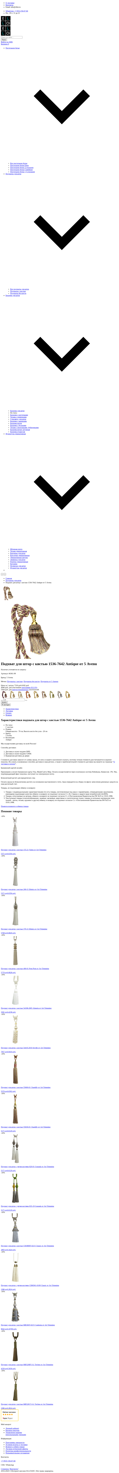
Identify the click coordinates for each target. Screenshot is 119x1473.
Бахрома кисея (16, 423)
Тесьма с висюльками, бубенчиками (24, 428)
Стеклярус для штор (18, 419)
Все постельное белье (18, 163)
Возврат (9, 715)
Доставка (9, 711)
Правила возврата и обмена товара (14, 806)
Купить (4, 702)
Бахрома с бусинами (18, 425)
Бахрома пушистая (17, 432)
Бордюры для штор (17, 553)
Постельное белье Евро (19, 165)
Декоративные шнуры (19, 558)
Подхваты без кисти (18, 293)
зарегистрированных (20, 690)
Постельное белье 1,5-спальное (22, 172)
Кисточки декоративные (20, 555)
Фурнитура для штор (18, 568)
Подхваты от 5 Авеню (49, 681)
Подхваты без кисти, (32, 681)
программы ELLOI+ (29, 688)
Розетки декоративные (19, 562)
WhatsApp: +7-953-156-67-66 (17, 11)
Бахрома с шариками (18, 421)
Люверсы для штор (17, 560)
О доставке (10, 3)
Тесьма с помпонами (18, 417)
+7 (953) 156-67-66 (8, 1461)
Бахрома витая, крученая (20, 430)
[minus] (2, 700)
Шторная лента (16, 549)
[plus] (26, 700)
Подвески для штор (18, 566)
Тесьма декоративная (18, 551)
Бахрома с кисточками (19, 415)
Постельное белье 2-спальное (21, 168)
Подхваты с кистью (18, 291)
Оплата (8, 713)
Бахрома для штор (17, 411)
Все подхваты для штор (19, 289)
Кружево (13, 564)
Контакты (9, 5)
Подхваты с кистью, (15, 681)
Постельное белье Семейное (21, 170)
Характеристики (12, 709)
